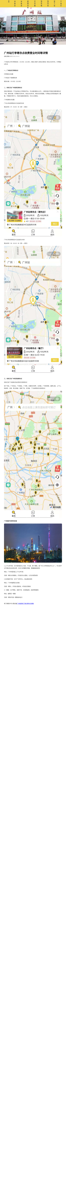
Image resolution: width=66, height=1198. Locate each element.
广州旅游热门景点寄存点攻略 (25, 603)
